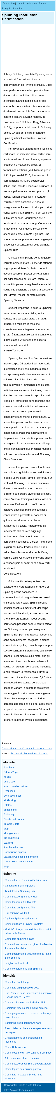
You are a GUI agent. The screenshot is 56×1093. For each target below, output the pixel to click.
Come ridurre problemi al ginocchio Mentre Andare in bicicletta (28, 946)
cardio (7, 777)
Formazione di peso (15, 852)
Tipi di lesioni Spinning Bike (20, 891)
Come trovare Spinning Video (21, 896)
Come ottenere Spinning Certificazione (26, 880)
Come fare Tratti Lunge (17, 982)
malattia (20, 3)
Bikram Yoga (11, 772)
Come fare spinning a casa (19, 939)
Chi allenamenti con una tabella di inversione (23, 1039)
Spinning (9, 814)
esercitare (9, 781)
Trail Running (11, 838)
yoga (6, 866)
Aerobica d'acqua (13, 847)
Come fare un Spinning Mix (20, 907)
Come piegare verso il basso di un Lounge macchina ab (28, 1015)
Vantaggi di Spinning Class (20, 885)
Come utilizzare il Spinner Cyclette (24, 924)
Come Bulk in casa (15, 1047)
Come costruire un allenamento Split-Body (28, 1052)
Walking (8, 842)
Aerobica (9, 767)
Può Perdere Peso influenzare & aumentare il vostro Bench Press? (29, 995)
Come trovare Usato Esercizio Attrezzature (28, 1063)
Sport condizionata (14, 819)
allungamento (11, 833)
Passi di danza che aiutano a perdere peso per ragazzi (28, 1030)
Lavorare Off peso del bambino (21, 856)
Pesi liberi (9, 791)
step (6, 828)
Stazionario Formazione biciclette (29, 753)
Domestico (9, 3)
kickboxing (10, 800)
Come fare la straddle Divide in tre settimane (23, 1076)
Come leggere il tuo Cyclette (20, 902)
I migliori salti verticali (16, 963)
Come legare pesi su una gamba (23, 1069)
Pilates (8, 805)
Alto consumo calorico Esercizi (22, 1058)
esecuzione (10, 809)
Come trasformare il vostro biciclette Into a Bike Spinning (28, 955)
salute (42, 3)
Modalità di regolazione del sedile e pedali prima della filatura (28, 931)
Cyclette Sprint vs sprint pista (21, 918)
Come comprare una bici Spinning (23, 968)
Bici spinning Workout (17, 913)
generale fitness (12, 795)
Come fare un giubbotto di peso (22, 987)
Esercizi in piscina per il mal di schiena (26, 1008)
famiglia (6, 8)
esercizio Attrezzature (16, 786)
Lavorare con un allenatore (18, 861)
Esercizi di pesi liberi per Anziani (23, 1023)
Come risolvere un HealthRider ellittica (26, 1002)
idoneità (17, 8)
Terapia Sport (11, 824)
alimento (32, 3)
